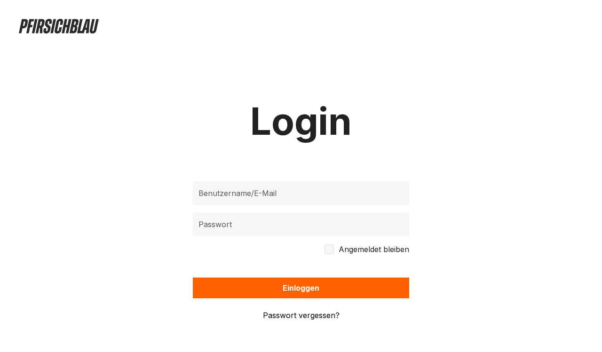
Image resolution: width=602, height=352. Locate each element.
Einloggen (301, 288)
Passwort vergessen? (301, 315)
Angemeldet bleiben (374, 249)
